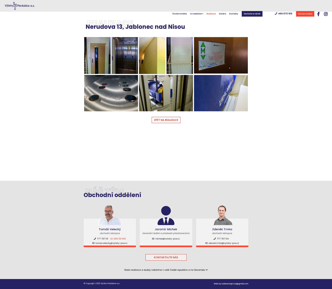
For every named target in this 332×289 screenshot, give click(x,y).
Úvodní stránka (179, 13)
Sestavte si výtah (252, 13)
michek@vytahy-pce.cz (167, 238)
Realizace (211, 13)
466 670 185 (285, 13)
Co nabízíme (196, 13)
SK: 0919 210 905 (118, 238)
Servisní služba (305, 13)
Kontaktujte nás (166, 257)
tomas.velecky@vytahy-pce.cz (111, 243)
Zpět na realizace (166, 120)
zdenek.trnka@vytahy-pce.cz (224, 243)
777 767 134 (222, 238)
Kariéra (222, 13)
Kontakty (233, 13)
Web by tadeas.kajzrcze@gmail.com (231, 283)
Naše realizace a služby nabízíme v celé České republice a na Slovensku (165, 270)
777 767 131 (102, 238)
